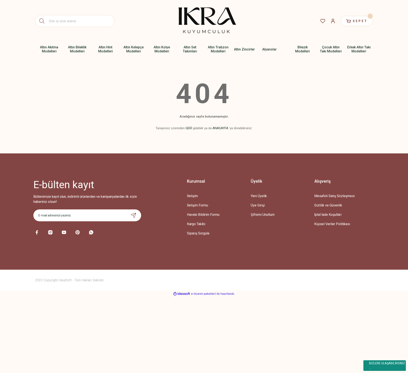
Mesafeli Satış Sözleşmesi (334, 196)
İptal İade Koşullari (327, 215)
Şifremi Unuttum (263, 215)
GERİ (189, 128)
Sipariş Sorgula (198, 233)
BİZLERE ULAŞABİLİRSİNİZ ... (387, 365)
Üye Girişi (258, 205)
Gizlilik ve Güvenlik (328, 205)
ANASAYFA (220, 128)
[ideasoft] (181, 294)
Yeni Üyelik (259, 196)
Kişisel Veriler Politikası (332, 224)
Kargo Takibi (196, 224)
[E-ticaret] (203, 294)
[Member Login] (333, 21)
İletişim (192, 196)
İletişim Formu (197, 205)
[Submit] (133, 215)
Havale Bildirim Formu (203, 215)
